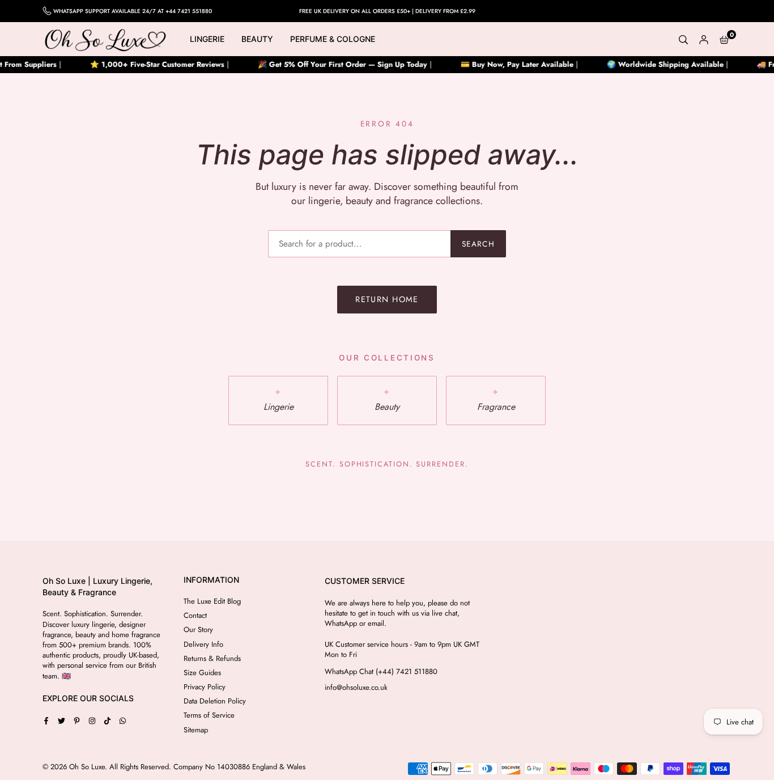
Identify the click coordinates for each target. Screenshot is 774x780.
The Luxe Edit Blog (212, 601)
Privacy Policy (205, 686)
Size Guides (202, 672)
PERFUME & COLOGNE (332, 39)
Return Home (387, 299)
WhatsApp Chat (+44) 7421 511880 (381, 672)
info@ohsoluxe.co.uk (356, 688)
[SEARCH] (683, 39)
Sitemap (196, 729)
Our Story (198, 629)
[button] (724, 39)
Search (478, 243)
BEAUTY (257, 39)
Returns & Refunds (212, 658)
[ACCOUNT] (704, 39)
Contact (195, 615)
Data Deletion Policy (215, 701)
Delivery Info (203, 644)
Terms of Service (209, 715)
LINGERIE (207, 39)
